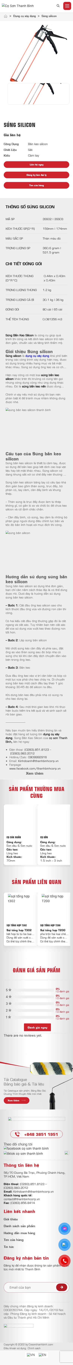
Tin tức (9, 1246)
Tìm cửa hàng (36, 185)
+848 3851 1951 (41, 1134)
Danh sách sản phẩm (19, 1226)
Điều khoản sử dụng (15, 1348)
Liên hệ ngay (36, 164)
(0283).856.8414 (22, 1202)
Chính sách (34, 1348)
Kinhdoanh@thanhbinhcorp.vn (38, 761)
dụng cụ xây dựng (37, 355)
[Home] (5, 17)
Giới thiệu (11, 1219)
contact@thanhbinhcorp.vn (22, 1199)
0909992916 (37, 757)
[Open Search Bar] (58, 6)
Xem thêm (13, 1100)
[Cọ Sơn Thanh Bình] (18, 6)
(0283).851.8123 (37, 749)
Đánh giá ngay (37, 1027)
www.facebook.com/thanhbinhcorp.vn (35, 768)
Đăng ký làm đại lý (36, 174)
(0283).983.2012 (22, 753)
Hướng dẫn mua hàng (19, 1233)
